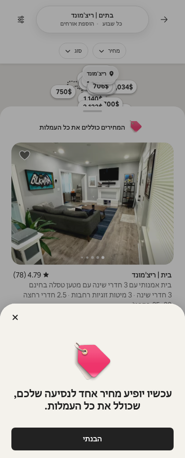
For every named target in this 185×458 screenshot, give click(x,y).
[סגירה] (15, 317)
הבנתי (92, 439)
